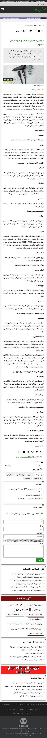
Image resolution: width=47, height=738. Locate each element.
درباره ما (44, 704)
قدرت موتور (38, 478)
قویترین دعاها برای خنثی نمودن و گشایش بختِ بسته (26, 624)
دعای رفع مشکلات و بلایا (15, 614)
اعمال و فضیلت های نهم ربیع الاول (32, 650)
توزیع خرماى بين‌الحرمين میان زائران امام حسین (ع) (26, 647)
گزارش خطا (36, 462)
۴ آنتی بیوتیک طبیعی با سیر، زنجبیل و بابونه (29, 584)
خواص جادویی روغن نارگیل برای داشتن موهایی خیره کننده (24, 490)
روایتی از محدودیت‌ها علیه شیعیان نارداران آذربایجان (23, 686)
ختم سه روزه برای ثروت (34, 614)
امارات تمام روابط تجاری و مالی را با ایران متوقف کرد (26, 656)
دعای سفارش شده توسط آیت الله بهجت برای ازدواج (26, 629)
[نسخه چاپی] (17, 31)
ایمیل (41, 526)
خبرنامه (15, 709)
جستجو (22, 709)
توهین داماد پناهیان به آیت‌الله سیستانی (27, 683)
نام (42, 518)
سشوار (30, 474)
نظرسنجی (30, 709)
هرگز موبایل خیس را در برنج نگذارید (29, 498)
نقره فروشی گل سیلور (35, 633)
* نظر (41, 544)
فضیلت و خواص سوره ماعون (33, 653)
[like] (23, 465)
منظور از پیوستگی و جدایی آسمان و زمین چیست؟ (27, 574)
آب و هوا (14, 704)
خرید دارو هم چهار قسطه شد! (31, 696)
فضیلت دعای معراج (22, 610)
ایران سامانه (19, 735)
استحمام (27, 478)
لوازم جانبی (20, 474)
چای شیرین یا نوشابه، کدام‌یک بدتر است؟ (29, 577)
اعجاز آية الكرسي (37, 610)
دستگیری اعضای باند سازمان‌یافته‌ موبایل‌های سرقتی (26, 587)
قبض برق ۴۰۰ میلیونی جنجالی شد (31, 660)
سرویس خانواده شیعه (37, 25)
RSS (9, 709)
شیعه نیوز (40, 94)
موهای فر (10, 474)
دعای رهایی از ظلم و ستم (34, 605)
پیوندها (22, 704)
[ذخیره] (24, 31)
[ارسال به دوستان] (21, 31)
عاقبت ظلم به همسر (16, 605)
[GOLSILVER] (23, 670)
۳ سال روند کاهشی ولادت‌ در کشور (29, 689)
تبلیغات (37, 709)
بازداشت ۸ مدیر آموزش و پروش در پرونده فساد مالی (26, 590)
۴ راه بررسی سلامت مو (33, 495)
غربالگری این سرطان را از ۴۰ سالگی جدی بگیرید (27, 580)
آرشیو (28, 704)
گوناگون (26, 25)
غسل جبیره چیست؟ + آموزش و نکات (28, 693)
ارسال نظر (36, 469)
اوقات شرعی (6, 704)
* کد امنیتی (39, 533)
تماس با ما (36, 704)
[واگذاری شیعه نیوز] (23, 18)
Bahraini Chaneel (36, 619)
